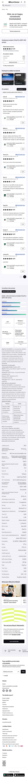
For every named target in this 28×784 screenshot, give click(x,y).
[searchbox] (15, 5)
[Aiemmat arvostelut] (20, 276)
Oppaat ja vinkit (6, 710)
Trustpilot (4, 753)
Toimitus (4, 704)
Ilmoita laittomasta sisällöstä (8, 742)
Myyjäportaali (5, 700)
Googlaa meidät (16, 634)
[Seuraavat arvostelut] (24, 276)
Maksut (4, 702)
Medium (4, 757)
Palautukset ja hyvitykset (8, 706)
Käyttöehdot (5, 729)
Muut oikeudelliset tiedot (8, 737)
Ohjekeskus (5, 708)
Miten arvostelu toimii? (9, 65)
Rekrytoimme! (5, 688)
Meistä (4, 684)
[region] (14, 79)
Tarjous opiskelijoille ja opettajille (9, 686)
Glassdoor (4, 755)
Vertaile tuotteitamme (7, 713)
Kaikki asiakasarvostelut (7, 715)
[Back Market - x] (10, 690)
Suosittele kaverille (6, 722)
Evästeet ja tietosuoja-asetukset (9, 735)
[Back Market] (14, 2)
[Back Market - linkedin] (3, 690)
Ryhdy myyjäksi (6, 698)
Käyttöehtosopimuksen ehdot (9, 740)
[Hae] (3, 5)
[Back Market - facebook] (7, 690)
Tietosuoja (4, 733)
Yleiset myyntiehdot (7, 731)
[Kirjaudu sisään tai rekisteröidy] (21, 2)
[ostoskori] (24, 2)
